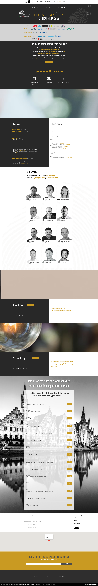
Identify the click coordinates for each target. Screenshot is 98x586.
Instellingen (87, 584)
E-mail (75, 520)
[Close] (96, 584)
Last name (83, 517)
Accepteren (93, 584)
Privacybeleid (53, 584)
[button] (33, 404)
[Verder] (74, 1)
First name (75, 517)
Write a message (77, 523)
